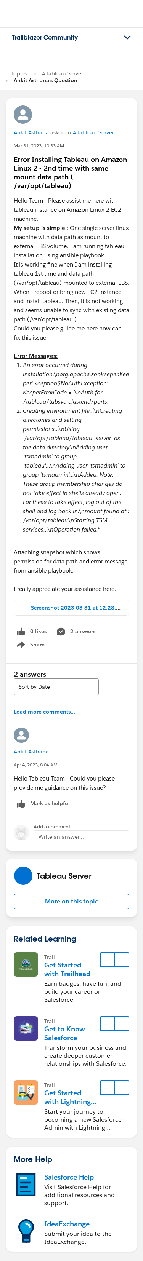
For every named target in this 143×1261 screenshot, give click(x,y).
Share (29, 646)
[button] (71, 901)
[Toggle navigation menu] (127, 37)
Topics (19, 73)
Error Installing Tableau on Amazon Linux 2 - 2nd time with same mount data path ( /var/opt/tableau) (70, 172)
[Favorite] (107, 960)
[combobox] (56, 686)
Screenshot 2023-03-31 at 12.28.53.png (82, 607)
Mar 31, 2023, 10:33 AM (39, 145)
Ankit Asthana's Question (45, 80)
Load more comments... (44, 711)
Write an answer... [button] (61, 836)
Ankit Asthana (31, 132)
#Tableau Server (62, 73)
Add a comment (52, 827)
